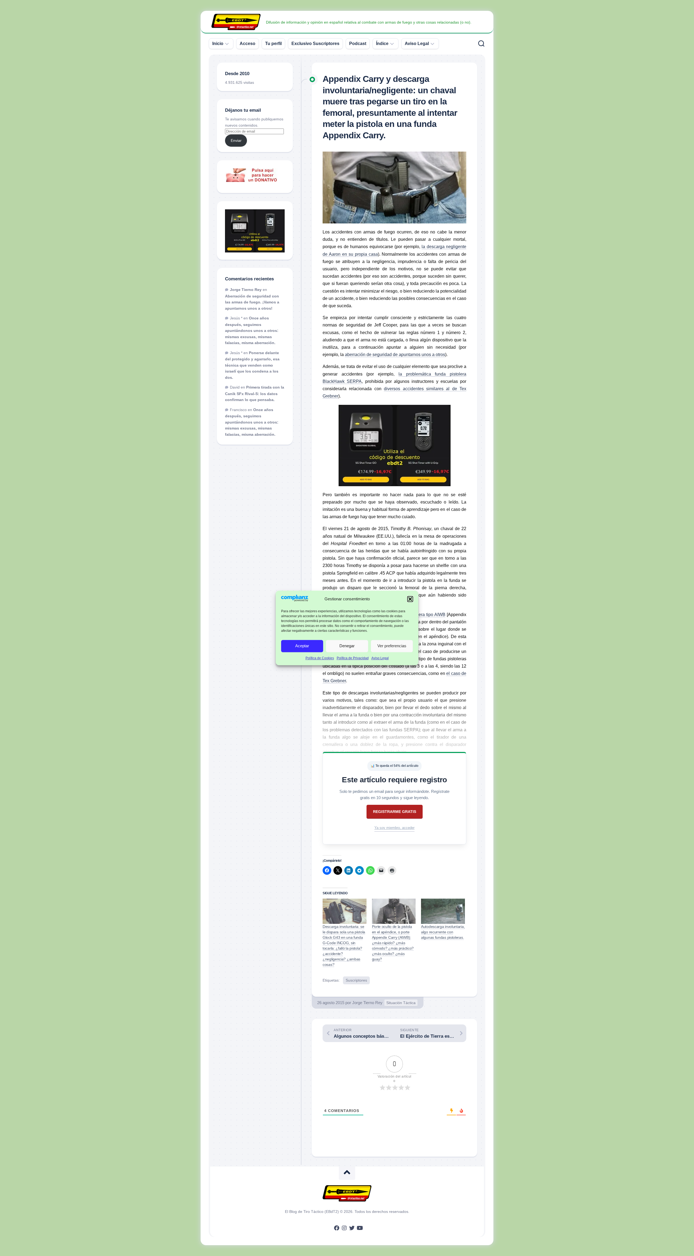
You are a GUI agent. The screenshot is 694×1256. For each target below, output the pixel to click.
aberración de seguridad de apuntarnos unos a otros (395, 354)
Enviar (236, 140)
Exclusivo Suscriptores (315, 43)
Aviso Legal (380, 658)
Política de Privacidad (353, 658)
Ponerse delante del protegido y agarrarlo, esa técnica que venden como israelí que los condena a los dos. (252, 365)
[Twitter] (352, 1228)
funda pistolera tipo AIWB (421, 614)
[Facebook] (336, 1228)
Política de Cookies (320, 658)
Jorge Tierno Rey (367, 1002)
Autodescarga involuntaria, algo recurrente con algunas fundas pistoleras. (443, 932)
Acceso (247, 43)
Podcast (357, 43)
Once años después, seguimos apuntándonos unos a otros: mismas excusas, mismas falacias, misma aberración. (251, 330)
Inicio (217, 43)
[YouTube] (359, 1228)
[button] (410, 599)
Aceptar (302, 646)
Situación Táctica (401, 1003)
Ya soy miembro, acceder (394, 828)
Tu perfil (273, 43)
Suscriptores (356, 980)
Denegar (347, 646)
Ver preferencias (391, 646)
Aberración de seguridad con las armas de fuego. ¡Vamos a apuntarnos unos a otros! (252, 302)
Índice (382, 43)
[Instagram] (344, 1228)
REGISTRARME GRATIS (394, 811)
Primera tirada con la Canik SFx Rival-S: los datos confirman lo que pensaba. (254, 393)
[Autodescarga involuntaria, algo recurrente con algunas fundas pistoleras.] (443, 911)
